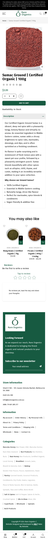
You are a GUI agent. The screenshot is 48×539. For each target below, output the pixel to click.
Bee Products (25, 456)
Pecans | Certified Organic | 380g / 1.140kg (35, 253)
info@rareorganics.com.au (13, 400)
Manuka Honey (9, 447)
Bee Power (20, 447)
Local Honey (8, 461)
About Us (6, 422)
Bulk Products (10, 509)
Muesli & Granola (10, 466)
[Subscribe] (40, 366)
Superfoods (9, 504)
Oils (34, 499)
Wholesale (7, 432)
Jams (33, 461)
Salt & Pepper (21, 494)
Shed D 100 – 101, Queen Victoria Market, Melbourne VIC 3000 (24, 389)
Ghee (30, 499)
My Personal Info (36, 418)
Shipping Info (28, 427)
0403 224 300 (8, 395)
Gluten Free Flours (10, 471)
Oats (20, 466)
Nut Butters (37, 452)
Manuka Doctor (36, 447)
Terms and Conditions (12, 427)
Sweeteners (29, 471)
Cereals (28, 461)
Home (4, 20)
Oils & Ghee (22, 499)
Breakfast (20, 461)
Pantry (7, 475)
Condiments (8, 480)
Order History (20, 418)
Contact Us (25, 432)
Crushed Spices (9, 499)
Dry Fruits (17, 480)
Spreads (6, 490)
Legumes (31, 480)
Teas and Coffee (16, 490)
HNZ (27, 447)
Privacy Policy (18, 422)
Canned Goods (16, 475)
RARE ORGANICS (13, 248)
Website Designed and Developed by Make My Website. (24, 525)
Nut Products (26, 452)
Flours (21, 471)
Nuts (5, 456)
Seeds (35, 485)
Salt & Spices (9, 494)
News (16, 432)
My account (7, 418)
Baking (27, 466)
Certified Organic (38, 456)
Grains (24, 480)
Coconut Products (30, 475)
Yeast (37, 471)
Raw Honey (14, 456)
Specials (31, 504)
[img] (10, 85)
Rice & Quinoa (26, 485)
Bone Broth (28, 490)
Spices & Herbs (34, 494)
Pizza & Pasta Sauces (11, 485)
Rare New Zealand (10, 452)
